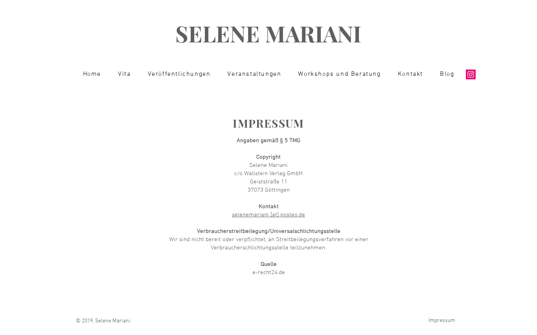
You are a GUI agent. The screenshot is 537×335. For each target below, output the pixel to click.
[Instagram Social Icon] (471, 74)
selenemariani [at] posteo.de (268, 214)
